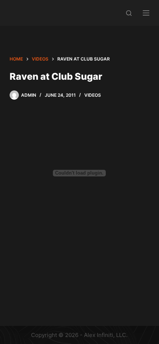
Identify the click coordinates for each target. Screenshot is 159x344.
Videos (92, 95)
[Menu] (146, 13)
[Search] (129, 13)
